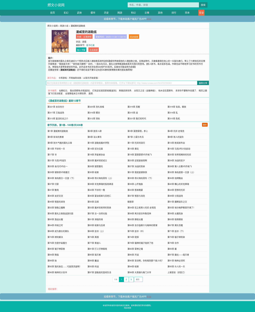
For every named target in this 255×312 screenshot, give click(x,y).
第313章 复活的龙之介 (58, 118)
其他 (160, 12)
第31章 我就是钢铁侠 (137, 172)
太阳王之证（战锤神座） (145, 90)
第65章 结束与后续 (96, 225)
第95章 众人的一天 (176, 266)
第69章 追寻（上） (96, 231)
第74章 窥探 (133, 236)
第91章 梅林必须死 (176, 260)
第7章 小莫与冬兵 (136, 136)
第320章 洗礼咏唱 (96, 106)
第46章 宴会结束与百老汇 (99, 195)
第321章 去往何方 (56, 106)
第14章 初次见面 (95, 148)
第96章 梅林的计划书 (57, 272)
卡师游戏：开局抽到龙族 (69, 77)
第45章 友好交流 (55, 195)
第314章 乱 (172, 112)
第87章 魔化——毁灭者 (178, 254)
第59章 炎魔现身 (175, 213)
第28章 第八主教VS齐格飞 (179, 166)
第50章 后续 (93, 201)
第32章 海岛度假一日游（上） (181, 172)
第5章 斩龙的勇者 (56, 136)
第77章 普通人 (94, 242)
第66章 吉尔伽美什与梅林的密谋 (142, 225)
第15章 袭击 (133, 148)
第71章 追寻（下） (176, 231)
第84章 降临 (53, 254)
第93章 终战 (93, 266)
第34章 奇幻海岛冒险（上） (100, 178)
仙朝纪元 (63, 90)
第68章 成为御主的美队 (58, 231)
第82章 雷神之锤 (135, 248)
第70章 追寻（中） (136, 231)
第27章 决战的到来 (136, 166)
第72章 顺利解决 (55, 236)
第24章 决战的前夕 (176, 160)
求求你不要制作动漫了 (185, 90)
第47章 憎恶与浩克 (136, 195)
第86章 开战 (133, 254)
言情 (146, 12)
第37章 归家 (53, 183)
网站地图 (127, 308)
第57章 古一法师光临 (97, 213)
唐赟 (91, 93)
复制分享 (203, 82)
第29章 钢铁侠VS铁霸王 (59, 172)
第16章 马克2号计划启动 (178, 148)
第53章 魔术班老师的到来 (99, 207)
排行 (173, 12)
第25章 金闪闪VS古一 (58, 166)
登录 (201, 12)
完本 (187, 12)
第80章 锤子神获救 (56, 248)
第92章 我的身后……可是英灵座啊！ (64, 266)
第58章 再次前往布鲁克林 (139, 213)
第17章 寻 (52, 154)
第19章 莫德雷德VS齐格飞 (140, 154)
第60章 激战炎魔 (55, 219)
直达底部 (134, 36)
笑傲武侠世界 (125, 90)
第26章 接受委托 (95, 166)
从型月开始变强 (90, 77)
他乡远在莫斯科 (165, 90)
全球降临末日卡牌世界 (75, 93)
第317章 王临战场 (56, 112)
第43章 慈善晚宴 (135, 189)
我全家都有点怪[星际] (80, 90)
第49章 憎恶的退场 (56, 201)
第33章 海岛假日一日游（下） (61, 178)
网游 (119, 12)
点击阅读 (93, 49)
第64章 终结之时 (55, 225)
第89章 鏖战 (93, 260)
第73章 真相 (93, 236)
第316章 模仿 (94, 112)
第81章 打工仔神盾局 (97, 248)
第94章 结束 (133, 266)
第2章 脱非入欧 (95, 130)
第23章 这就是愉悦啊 (137, 160)
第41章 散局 (53, 189)
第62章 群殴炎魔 (135, 219)
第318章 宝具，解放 (176, 106)
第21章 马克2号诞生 (57, 160)
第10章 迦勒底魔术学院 (98, 142)
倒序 (205, 124)
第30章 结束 (93, 172)
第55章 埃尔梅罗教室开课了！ (181, 207)
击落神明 (87, 36)
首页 (52, 12)
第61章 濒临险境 (95, 219)
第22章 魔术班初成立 (97, 160)
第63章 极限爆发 (175, 219)
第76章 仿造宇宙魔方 (57, 242)
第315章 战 (133, 112)
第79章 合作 (173, 242)
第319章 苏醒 (134, 106)
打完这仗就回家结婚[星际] (104, 90)
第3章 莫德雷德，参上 (138, 130)
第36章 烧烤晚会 (175, 178)
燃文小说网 (56, 4)
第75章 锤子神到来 (176, 236)
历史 (106, 12)
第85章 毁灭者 (94, 254)
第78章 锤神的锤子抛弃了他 (140, 242)
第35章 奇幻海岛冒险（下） (140, 178)
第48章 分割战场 (175, 195)
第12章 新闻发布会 (176, 142)
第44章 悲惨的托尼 (176, 189)
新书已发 (90, 45)
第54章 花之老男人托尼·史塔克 (142, 207)
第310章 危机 (173, 118)
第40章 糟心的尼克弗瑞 (178, 183)
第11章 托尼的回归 (136, 142)
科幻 (133, 12)
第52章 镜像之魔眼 (56, 207)
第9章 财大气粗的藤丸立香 (60, 142)
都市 (93, 12)
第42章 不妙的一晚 (96, 189)
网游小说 (64, 25)
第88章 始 (52, 260)
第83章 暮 (172, 248)
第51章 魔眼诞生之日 (177, 201)
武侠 (79, 12)
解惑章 (131, 201)
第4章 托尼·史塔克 (175, 130)
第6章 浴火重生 (95, 136)
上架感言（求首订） (176, 272)
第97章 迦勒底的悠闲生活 (99, 272)
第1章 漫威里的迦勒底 (58, 130)
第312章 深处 (94, 118)
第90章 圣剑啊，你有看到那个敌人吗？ (146, 260)
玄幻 (66, 12)
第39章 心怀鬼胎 (135, 183)
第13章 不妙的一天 (56, 148)
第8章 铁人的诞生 (175, 136)
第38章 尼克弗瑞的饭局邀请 (100, 183)
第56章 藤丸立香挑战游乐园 (60, 213)
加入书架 (81, 49)
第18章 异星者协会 (96, 154)
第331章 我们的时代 (137, 118)
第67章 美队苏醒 (175, 225)
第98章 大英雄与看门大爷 (139, 272)
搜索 (203, 4)
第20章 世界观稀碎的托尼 (179, 154)
